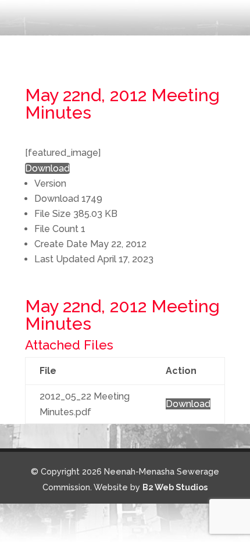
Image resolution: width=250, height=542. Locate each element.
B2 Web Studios (175, 487)
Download (47, 168)
